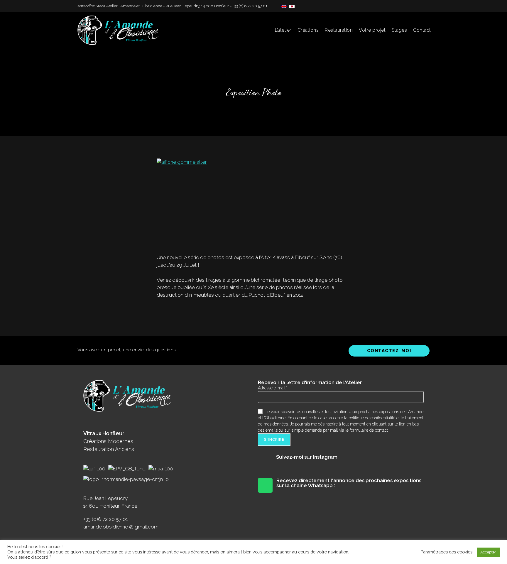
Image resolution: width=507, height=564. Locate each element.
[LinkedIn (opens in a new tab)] (427, 6)
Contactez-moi (389, 350)
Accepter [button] (488, 552)
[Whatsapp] (265, 485)
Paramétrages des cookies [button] (446, 551)
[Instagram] (265, 462)
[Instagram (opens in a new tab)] (421, 6)
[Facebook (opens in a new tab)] (414, 6)
